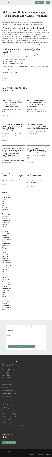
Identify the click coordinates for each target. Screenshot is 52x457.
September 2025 (6, 198)
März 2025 (5, 209)
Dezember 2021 (6, 283)
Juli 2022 (4, 269)
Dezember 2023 (6, 237)
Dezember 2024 (6, 215)
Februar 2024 (5, 233)
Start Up (4, 387)
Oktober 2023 (5, 241)
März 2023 (5, 254)
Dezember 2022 (6, 260)
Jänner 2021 (5, 303)
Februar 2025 (5, 211)
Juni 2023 (4, 249)
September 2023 (6, 243)
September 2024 (6, 220)
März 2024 (5, 232)
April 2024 (5, 230)
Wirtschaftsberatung (7, 384)
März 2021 (5, 300)
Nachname (9, 340)
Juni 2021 (4, 294)
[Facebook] (3, 437)
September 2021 (6, 288)
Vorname (9, 335)
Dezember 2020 (6, 305)
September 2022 (6, 266)
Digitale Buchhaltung (7, 423)
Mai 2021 (4, 296)
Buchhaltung (5, 408)
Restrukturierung (6, 396)
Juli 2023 (4, 247)
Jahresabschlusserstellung (9, 414)
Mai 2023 (4, 250)
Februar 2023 (5, 256)
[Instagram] (6, 437)
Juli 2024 (4, 224)
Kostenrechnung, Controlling (9, 393)
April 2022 (5, 275)
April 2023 (5, 252)
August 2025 (5, 199)
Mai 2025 (4, 205)
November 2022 (6, 262)
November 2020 (6, 307)
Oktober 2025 (5, 196)
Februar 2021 (5, 302)
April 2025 (5, 207)
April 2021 (5, 298)
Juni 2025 (4, 203)
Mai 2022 (4, 273)
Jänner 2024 (5, 235)
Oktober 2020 (5, 309)
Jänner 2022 (5, 281)
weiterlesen (5, 115)
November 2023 (6, 239)
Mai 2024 (4, 228)
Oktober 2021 (5, 286)
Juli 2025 (4, 201)
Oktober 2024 (5, 218)
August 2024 (5, 222)
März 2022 (5, 277)
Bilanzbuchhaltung (7, 405)
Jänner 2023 (5, 258)
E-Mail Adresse (10, 330)
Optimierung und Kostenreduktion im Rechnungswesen (16, 425)
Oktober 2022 (5, 264)
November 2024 (6, 216)
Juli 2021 (4, 292)
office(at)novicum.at (7, 377)
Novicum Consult (7, 3)
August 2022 (5, 268)
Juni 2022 (4, 271)
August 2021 (5, 290)
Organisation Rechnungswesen (10, 420)
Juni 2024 (4, 226)
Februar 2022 (5, 279)
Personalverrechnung (8, 411)
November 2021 (6, 285)
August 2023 (5, 245)
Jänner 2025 (5, 213)
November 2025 (6, 194)
